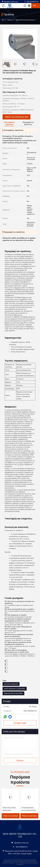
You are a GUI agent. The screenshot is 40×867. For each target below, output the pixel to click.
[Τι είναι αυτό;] (5, 716)
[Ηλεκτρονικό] (10, 717)
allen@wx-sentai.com (11, 1)
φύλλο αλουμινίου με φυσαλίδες (14, 688)
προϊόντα (10, 20)
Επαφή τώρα (20, 723)
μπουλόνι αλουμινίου (11, 684)
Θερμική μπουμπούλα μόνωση (25, 20)
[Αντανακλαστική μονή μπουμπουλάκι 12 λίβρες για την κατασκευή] (29, 797)
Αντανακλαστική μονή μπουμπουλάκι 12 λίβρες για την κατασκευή (29, 809)
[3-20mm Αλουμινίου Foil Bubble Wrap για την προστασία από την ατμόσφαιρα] (20, 44)
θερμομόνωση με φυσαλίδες (13, 693)
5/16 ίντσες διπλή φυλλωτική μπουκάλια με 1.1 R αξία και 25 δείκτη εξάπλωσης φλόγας (10, 809)
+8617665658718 (32, 1)
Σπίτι (3, 20)
